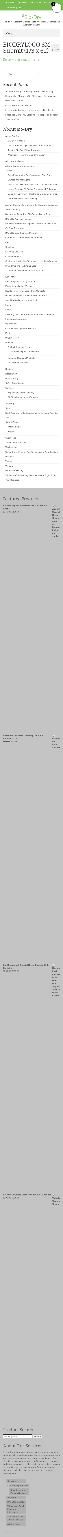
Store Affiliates (12, 422)
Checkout (10, 247)
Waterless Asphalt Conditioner (24, 351)
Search (37, 1436)
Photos (8, 333)
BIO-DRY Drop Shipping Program (21, 233)
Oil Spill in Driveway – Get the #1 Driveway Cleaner (32, 194)
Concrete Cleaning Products (21, 358)
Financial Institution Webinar (19, 286)
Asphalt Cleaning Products (20, 347)
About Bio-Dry (12, 136)
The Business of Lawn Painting (22, 198)
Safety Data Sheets (14, 383)
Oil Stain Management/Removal (20, 328)
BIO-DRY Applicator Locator (18, 219)
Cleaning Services (14, 251)
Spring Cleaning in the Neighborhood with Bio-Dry (29, 91)
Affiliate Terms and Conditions (19, 166)
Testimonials (11, 447)
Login (8, 309)
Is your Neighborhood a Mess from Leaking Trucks (29, 110)
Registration (11, 374)
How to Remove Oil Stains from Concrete (25, 291)
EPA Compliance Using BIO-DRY (21, 281)
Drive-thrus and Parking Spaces (20, 266)
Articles (8, 170)
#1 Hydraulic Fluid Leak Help (19, 105)
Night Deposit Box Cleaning (21, 392)
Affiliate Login (14, 427)
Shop (7, 408)
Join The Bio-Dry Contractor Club (21, 300)
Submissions (11, 438)
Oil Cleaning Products (18, 362)
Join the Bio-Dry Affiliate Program (24, 150)
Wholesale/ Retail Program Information (26, 155)
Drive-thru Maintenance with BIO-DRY (26, 270)
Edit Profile (10, 277)
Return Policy (11, 378)
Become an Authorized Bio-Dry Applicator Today (28, 214)
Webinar (9, 466)
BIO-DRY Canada (16, 141)
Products (9, 342)
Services (9, 388)
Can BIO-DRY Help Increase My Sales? (24, 237)
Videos (8, 461)
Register (9, 369)
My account (11, 323)
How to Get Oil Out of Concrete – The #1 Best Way (32, 184)
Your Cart (14, 8)
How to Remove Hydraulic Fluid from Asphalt (29, 145)
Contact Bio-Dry (13, 256)
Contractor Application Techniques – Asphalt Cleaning (31, 261)
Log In (8, 305)
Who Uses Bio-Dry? (14, 470)
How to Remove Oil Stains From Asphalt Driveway (32, 189)
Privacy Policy (12, 338)
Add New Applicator (14, 161)
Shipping (9, 403)
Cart (7, 242)
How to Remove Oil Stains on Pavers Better (26, 295)
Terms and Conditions (15, 442)
